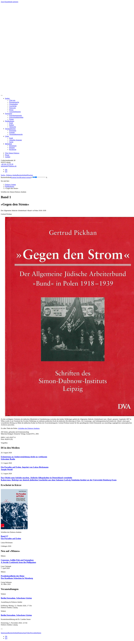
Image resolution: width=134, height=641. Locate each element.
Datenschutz (22, 633)
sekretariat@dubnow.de (8, 166)
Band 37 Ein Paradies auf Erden (11, 537)
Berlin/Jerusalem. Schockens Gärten (16, 598)
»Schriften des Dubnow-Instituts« (29, 428)
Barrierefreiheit (22, 175)
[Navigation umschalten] (2, 95)
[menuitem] (12, 100)
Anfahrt (7, 157)
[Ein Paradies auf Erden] (14, 529)
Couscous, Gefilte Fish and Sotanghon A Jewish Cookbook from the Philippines (18, 561)
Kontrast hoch (15, 177)
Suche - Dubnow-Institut (9, 175)
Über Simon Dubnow (12, 153)
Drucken (30, 175)
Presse (7, 155)
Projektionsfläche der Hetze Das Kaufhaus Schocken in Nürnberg (17, 577)
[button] (7, 98)
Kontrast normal (25, 177)
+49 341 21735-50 (7, 164)
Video (28, 633)
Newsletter (33, 633)
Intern (39, 633)
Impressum (4, 633)
